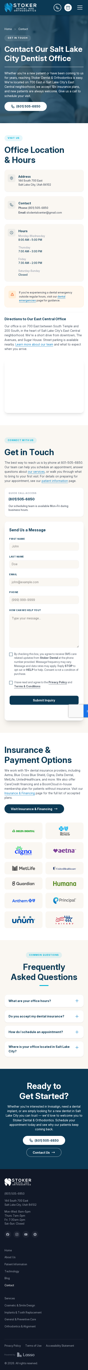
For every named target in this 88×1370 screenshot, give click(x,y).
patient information (55, 480)
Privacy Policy (12, 1345)
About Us (9, 1257)
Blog (7, 1278)
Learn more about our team (34, 344)
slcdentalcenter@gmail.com (44, 212)
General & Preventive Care (20, 1319)
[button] (79, 7)
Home (8, 29)
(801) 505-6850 (38, 207)
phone (13, 592)
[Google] (35, 1234)
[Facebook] (7, 1234)
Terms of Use (33, 1345)
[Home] (17, 1182)
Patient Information (15, 1264)
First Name (17, 539)
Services (9, 1298)
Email (13, 574)
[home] (20, 7)
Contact (9, 1285)
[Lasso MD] (19, 1354)
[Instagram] (16, 1234)
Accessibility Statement (60, 1345)
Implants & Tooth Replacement (23, 1312)
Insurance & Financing (19, 793)
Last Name (16, 557)
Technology (11, 1271)
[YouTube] (25, 1234)
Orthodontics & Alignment (20, 1326)
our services (36, 471)
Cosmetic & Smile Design (19, 1305)
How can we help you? (25, 610)
